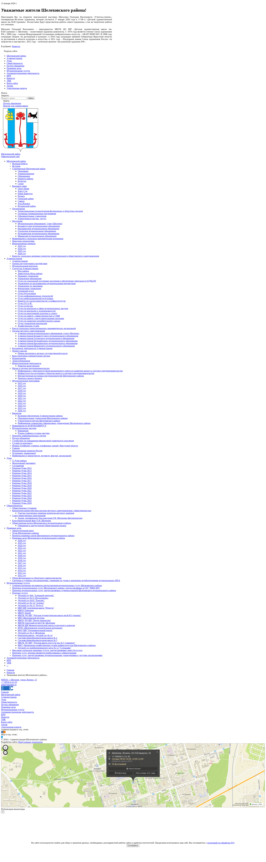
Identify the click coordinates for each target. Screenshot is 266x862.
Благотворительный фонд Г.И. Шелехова (31, 520)
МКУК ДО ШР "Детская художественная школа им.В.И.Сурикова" (49, 615)
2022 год (22, 401)
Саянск (21, 201)
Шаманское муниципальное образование (37, 236)
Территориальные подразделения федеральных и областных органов (50, 211)
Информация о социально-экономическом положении (37, 238)
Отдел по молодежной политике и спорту (37, 313)
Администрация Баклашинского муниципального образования (47, 343)
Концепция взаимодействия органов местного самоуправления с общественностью (51, 510)
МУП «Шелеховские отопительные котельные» (40, 628)
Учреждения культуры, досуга (32, 218)
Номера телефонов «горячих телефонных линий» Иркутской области (45, 446)
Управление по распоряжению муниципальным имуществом (47, 283)
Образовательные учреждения (32, 216)
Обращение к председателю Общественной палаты (42, 525)
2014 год (22, 570)
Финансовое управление (29, 288)
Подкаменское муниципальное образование (38, 233)
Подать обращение (21, 438)
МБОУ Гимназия (26, 610)
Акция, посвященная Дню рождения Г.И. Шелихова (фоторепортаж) (50, 518)
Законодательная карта (23, 530)
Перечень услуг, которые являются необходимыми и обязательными (44, 653)
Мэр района (23, 271)
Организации (18, 208)
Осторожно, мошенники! (24, 453)
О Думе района (19, 460)
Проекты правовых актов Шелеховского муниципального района (43, 535)
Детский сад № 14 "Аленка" (31, 603)
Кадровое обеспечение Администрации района (40, 416)
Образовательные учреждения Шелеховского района (43, 418)
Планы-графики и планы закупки (34, 433)
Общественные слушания (24, 508)
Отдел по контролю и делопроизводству (37, 311)
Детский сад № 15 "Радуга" (31, 605)
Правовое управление (28, 276)
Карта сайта (6, 722)
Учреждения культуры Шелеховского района (39, 421)
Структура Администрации (25, 268)
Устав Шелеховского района (25, 533)
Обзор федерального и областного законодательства (37, 578)
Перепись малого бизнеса (30, 378)
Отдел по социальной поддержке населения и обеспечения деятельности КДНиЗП (57, 281)
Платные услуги (20, 593)
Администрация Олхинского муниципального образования (46, 338)
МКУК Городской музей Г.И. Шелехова (36, 623)
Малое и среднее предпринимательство (31, 368)
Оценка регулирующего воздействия (29, 263)
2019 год (22, 393)
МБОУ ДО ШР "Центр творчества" (34, 620)
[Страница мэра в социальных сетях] (2, 737)
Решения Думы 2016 (22, 478)
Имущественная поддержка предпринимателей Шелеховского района (51, 376)
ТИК (9, 663)
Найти (30, 98)
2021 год (22, 398)
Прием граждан (19, 351)
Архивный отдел (26, 291)
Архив (4, 724)
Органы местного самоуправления (28, 331)
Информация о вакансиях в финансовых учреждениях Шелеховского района (54, 423)
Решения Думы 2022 (22, 493)
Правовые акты (14, 528)
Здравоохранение (26, 173)
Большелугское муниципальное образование (39, 226)
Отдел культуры (25, 306)
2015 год (22, 383)
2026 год (22, 253)
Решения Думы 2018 (22, 483)
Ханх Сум (22, 191)
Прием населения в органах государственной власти (43, 353)
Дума (9, 458)
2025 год (22, 251)
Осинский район (26, 198)
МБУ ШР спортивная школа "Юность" (36, 608)
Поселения (17, 221)
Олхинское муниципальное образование (37, 231)
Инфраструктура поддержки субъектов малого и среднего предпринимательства (56, 373)
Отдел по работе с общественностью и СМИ (39, 316)
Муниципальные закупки (24, 428)
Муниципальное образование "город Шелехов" (40, 223)
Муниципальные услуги (18, 583)
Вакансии (16, 413)
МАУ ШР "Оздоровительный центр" (35, 630)
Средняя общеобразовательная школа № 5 (37, 640)
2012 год (22, 575)
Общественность (15, 505)
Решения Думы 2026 (22, 503)
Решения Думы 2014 (22, 473)
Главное (16, 448)
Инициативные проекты (23, 243)
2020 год (22, 396)
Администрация (14, 258)
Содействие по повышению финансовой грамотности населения (43, 441)
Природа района (25, 178)
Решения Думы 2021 (22, 490)
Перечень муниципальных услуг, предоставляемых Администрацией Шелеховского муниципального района (64, 590)
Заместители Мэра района (30, 273)
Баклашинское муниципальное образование (38, 228)
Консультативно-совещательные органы (31, 356)
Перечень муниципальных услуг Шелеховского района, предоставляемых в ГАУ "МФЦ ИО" (56, 588)
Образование (24, 176)
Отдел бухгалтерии (27, 293)
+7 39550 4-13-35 (9, 682)
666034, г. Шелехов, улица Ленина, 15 (19, 680)
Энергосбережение (21, 361)
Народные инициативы (23, 241)
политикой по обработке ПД (220, 843)
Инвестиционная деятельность (26, 363)
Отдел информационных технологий (35, 296)
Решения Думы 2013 (22, 470)
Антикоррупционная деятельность (23, 658)
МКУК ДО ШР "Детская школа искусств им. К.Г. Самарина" (46, 643)
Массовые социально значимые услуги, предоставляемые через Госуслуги (47, 650)
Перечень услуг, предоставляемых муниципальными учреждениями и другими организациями (57, 655)
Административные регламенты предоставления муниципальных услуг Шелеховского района (57, 585)
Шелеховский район (16, 161)
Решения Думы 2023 (22, 495)
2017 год (22, 388)
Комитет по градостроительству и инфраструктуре (42, 301)
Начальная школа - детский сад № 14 (35, 635)
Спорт (21, 183)
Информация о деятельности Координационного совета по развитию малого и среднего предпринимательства (70, 371)
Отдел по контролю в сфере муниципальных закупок (43, 308)
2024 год (22, 248)
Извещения (23, 431)
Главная (5, 692)
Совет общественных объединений (29, 515)
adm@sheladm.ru (8, 685)
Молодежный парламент (24, 463)
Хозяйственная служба (28, 326)
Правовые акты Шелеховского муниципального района (38, 538)
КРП (9, 660)
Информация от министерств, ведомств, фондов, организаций (41, 456)
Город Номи (23, 188)
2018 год (22, 391)
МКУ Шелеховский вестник (31, 618)
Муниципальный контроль (25, 266)
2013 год (22, 573)
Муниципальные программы (26, 381)
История (16, 166)
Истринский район (27, 206)
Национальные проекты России (27, 451)
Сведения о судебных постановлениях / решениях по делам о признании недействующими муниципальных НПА (66, 580)
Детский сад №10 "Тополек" (31, 600)
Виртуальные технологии (30, 742)
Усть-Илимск (24, 203)
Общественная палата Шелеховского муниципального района (41, 523)
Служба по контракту (22, 443)
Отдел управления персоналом (32, 323)
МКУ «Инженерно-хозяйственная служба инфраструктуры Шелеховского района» (57, 645)
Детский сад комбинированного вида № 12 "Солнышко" (44, 648)
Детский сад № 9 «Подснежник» (33, 598)
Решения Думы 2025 (22, 500)
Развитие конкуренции (28, 366)
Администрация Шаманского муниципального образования (46, 346)
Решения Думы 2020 (22, 488)
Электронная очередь (11, 727)
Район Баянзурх (25, 193)
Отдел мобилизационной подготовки (35, 298)
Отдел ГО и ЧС (25, 303)
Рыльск (21, 196)
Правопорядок (19, 358)
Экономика (23, 171)
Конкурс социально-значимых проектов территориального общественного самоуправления (55, 256)
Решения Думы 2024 (22, 498)
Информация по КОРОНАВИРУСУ (29, 426)
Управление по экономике (30, 286)
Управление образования (29, 278)
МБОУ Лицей (24, 613)
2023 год (22, 246)
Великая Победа (20, 164)
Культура (22, 181)
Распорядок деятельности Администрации (32, 348)
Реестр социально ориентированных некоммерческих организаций (44, 328)
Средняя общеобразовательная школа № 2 (37, 638)
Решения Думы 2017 (22, 480)
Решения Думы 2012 (22, 468)
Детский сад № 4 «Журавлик (31, 633)
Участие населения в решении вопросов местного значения (46, 513)
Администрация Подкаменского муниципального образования (47, 341)
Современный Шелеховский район (28, 168)
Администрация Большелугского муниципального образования (48, 336)
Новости (16, 46)
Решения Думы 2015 (22, 475)
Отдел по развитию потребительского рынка (39, 321)
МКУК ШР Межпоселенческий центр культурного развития (46, 625)
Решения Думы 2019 (22, 485)
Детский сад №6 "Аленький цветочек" (36, 595)
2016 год (22, 386)
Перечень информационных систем (29, 436)
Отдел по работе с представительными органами (41, 318)
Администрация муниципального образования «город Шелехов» (48, 333)
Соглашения (18, 465)
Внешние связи (19, 186)
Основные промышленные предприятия (37, 213)
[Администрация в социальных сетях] (2, 732)
